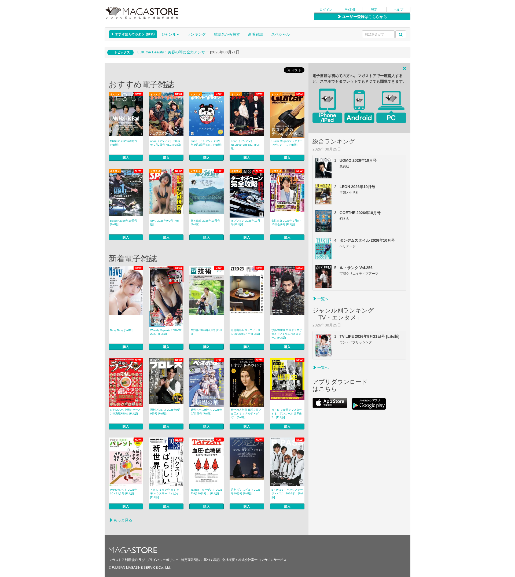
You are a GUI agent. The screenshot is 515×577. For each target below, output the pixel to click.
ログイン (325, 10)
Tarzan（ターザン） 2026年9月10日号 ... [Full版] (206, 491)
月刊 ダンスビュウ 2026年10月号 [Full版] (245, 491)
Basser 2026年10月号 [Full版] (123, 222)
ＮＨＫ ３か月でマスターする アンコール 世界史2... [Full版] (286, 413)
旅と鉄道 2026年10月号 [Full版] (205, 222)
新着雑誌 (255, 34)
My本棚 (350, 10)
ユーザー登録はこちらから (364, 16)
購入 (126, 158)
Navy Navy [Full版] (121, 330)
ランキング (196, 34)
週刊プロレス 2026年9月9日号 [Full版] (165, 411)
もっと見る (122, 520)
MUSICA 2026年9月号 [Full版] (123, 142)
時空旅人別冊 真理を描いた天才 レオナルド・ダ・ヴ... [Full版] (246, 413)
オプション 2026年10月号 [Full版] (245, 222)
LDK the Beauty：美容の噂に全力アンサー (173, 52)
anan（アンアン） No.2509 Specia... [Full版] (245, 144)
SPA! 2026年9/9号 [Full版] (164, 222)
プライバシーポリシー (162, 560)
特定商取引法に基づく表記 (200, 560)
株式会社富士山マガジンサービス (262, 560)
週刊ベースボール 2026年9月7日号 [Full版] (206, 411)
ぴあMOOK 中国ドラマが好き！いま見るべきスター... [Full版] (286, 334)
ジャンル (168, 34)
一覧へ (322, 299)
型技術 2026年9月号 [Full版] (206, 332)
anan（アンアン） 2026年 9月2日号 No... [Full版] (165, 142)
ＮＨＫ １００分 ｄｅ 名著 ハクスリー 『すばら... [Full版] (165, 493)
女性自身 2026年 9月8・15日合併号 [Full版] (286, 222)
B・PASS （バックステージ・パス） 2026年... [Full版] (287, 493)
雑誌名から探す (227, 34)
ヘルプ (398, 10)
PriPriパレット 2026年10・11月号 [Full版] (123, 491)
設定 (374, 10)
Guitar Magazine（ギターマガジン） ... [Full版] (287, 142)
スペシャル (280, 34)
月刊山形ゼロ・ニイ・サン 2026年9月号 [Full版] (245, 332)
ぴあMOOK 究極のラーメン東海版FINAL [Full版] (125, 411)
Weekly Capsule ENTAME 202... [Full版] (166, 332)
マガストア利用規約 (123, 560)
